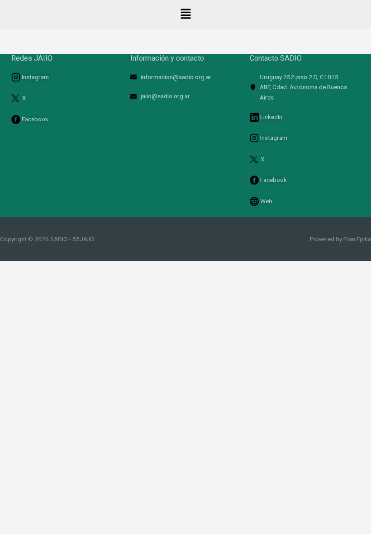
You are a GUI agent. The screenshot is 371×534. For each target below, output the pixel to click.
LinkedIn (270, 116)
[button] (185, 14)
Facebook (34, 119)
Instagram (34, 77)
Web (266, 201)
